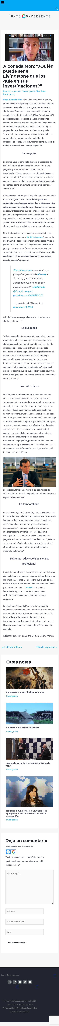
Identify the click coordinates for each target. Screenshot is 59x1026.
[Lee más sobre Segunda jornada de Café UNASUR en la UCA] (29, 749)
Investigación (29, 91)
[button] (2, 3)
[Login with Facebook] (8, 851)
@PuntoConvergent (23, 291)
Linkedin (28, 587)
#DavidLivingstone (22, 270)
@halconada (39, 287)
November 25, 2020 (23, 307)
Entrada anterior (11, 647)
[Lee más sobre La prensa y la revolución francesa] (29, 678)
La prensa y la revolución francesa (25, 692)
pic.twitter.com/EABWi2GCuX (28, 295)
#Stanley (41, 274)
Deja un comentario (12, 91)
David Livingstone (35, 237)
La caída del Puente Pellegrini (22, 727)
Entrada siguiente (47, 647)
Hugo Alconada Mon (12, 100)
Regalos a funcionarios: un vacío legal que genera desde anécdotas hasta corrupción (27, 813)
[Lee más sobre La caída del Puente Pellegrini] (29, 713)
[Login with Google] (13, 851)
